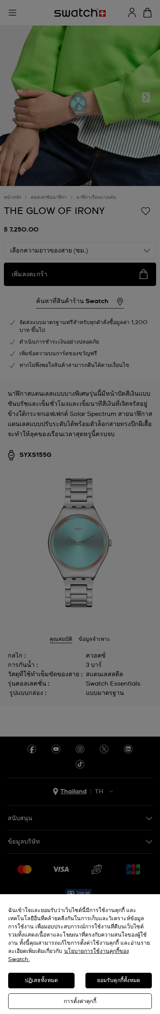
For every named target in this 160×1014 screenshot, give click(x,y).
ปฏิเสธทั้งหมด (41, 980)
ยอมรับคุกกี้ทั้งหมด (119, 980)
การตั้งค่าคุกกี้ (80, 1001)
